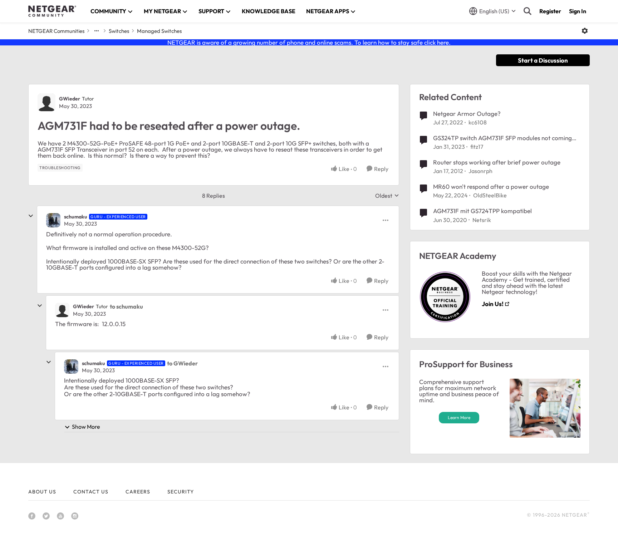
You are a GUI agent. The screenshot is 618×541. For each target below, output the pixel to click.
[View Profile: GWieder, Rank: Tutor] (46, 102)
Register (550, 11)
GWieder (69, 98)
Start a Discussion (543, 60)
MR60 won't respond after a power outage (491, 186)
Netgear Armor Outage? (467, 113)
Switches (119, 31)
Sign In (577, 11)
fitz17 (476, 146)
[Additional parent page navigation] (96, 31)
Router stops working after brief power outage (496, 162)
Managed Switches (159, 31)
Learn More (459, 417)
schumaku (75, 216)
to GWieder (182, 363)
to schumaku (126, 306)
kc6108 (478, 122)
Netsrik (481, 220)
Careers (138, 491)
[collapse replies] (30, 216)
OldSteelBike (490, 195)
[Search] (527, 11)
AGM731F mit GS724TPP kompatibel (482, 211)
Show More (86, 426)
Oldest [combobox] (387, 195)
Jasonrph (480, 171)
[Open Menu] (585, 31)
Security (180, 491)
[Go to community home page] (52, 11)
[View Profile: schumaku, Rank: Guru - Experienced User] (53, 220)
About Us (42, 491)
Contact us (90, 491)
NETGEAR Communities (56, 31)
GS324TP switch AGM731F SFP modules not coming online (502, 138)
